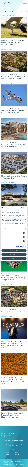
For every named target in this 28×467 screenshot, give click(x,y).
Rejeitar (14, 258)
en (1, 3)
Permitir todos (14, 250)
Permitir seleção (14, 254)
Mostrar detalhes (20, 246)
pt (1, 2)
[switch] (25, 233)
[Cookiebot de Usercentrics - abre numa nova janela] (21, 207)
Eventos (10, 11)
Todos (3, 11)
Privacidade (21, 464)
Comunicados (19, 11)
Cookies (15, 464)
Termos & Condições (8, 464)
